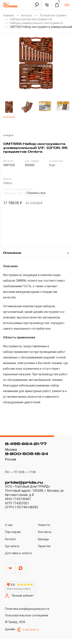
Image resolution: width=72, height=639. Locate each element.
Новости (44, 525)
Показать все (36, 193)
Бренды (43, 539)
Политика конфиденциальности (27, 609)
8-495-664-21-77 (26, 443)
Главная (8, 15)
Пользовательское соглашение (26, 615)
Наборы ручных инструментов (31, 19)
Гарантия (44, 546)
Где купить (12, 546)
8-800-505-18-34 (26, 453)
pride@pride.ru (24, 482)
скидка (8, 135)
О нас (9, 525)
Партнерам (13, 532)
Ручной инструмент (53, 15)
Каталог (26, 15)
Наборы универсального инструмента (36, 23)
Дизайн (10, 629)
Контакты (44, 532)
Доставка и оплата (18, 553)
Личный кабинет (23, 596)
